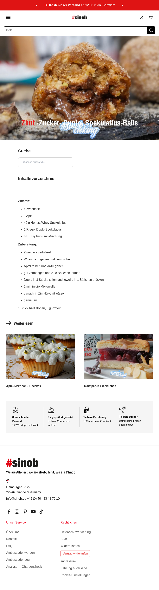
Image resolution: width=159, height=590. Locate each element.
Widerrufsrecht (70, 546)
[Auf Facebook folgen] (8, 511)
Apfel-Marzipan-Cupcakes (23, 386)
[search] (151, 30)
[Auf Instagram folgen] (17, 511)
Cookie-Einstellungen (75, 575)
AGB (63, 539)
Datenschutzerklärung (75, 532)
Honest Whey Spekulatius (48, 222)
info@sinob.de (16, 498)
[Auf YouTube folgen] (33, 511)
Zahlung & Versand (73, 568)
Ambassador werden (20, 552)
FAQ (9, 546)
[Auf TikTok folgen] (41, 511)
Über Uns (12, 532)
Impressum (68, 561)
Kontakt (11, 539)
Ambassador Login (19, 559)
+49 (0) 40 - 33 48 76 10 (43, 498)
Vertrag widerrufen (75, 553)
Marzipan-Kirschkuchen (100, 386)
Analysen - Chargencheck (24, 566)
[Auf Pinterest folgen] (25, 511)
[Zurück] (36, 5)
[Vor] (122, 5)
